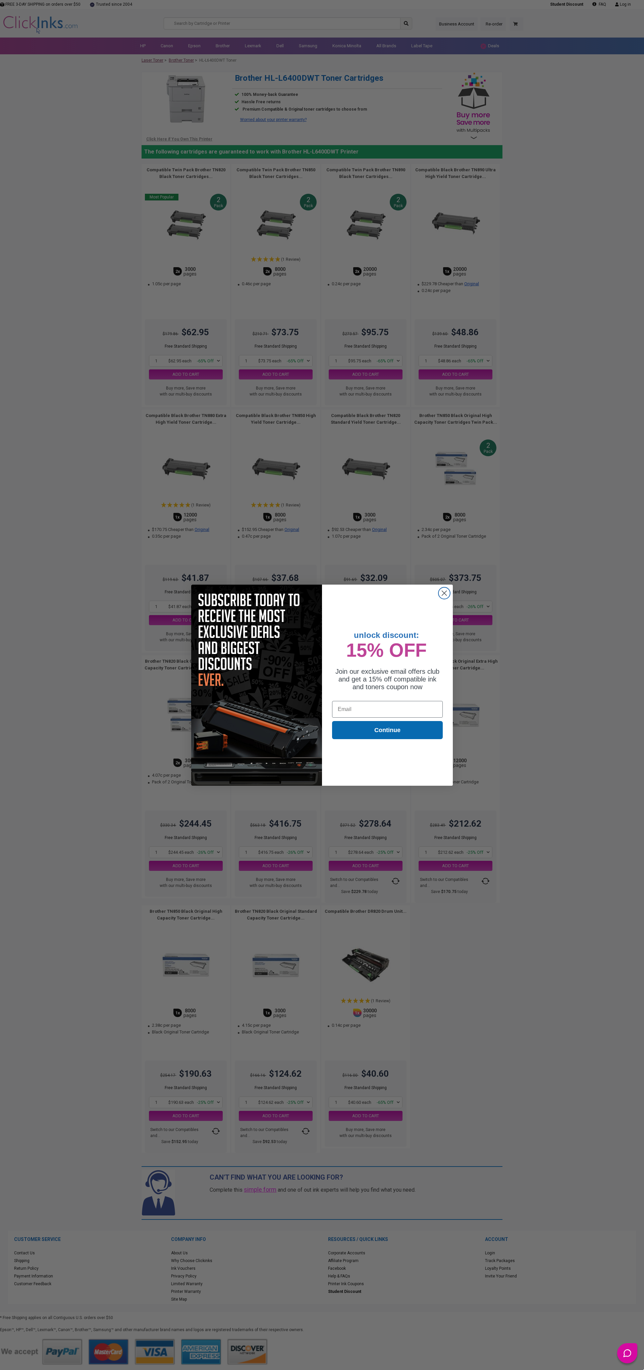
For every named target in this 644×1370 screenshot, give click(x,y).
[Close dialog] (444, 593)
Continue (387, 730)
